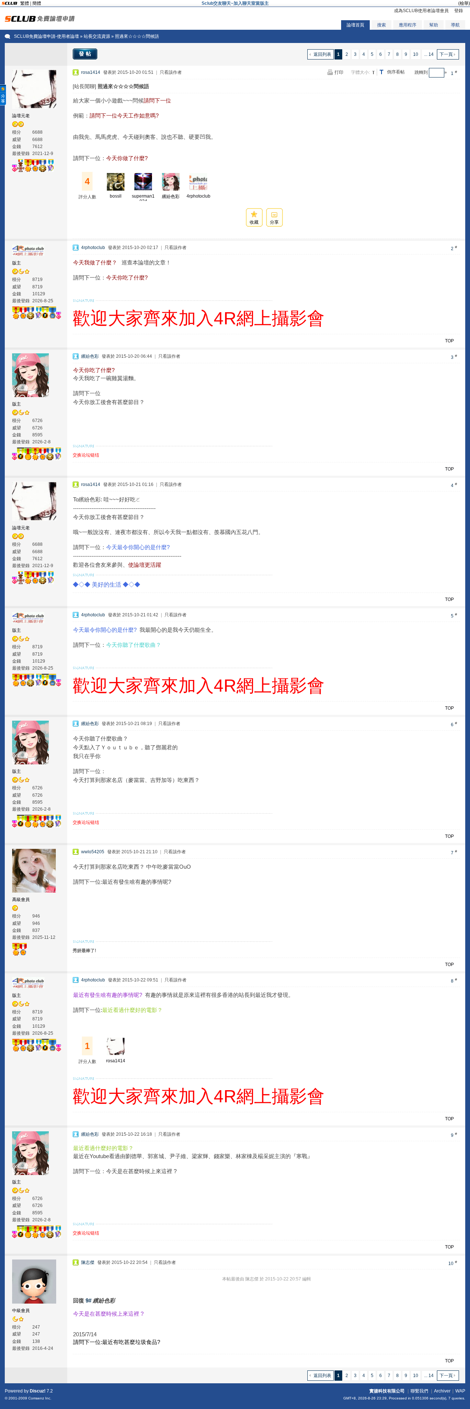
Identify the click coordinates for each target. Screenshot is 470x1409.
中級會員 (21, 1310)
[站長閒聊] (84, 86)
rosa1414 (90, 72)
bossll (116, 196)
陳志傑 (87, 1262)
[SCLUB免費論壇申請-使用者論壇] (40, 20)
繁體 (24, 3)
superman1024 (143, 199)
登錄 (458, 10)
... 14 (429, 54)
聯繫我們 (419, 1391)
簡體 (36, 3)
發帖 (86, 54)
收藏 (254, 222)
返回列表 (322, 54)
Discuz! (38, 1391)
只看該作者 (171, 72)
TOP (449, 340)
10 (415, 54)
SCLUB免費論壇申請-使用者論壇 (46, 36)
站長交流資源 (97, 36)
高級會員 (21, 899)
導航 (455, 25)
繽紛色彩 (171, 196)
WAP (460, 1391)
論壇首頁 (355, 25)
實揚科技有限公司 (387, 1391)
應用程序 (407, 25)
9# (88, 1300)
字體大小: (360, 72)
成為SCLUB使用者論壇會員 (421, 10)
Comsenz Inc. (39, 1398)
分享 (274, 222)
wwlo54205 (92, 851)
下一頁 (446, 54)
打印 (339, 72)
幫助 (433, 25)
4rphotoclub (198, 196)
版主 (16, 263)
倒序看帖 (396, 72)
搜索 (381, 25)
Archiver (442, 1391)
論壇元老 (21, 115)
